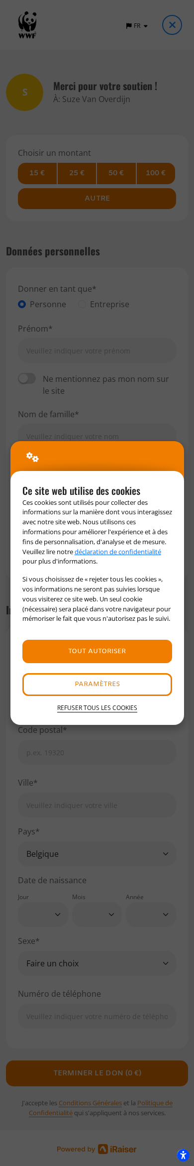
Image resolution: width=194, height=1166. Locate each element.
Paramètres (97, 684)
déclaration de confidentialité (118, 551)
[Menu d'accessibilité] (183, 1155)
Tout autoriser (97, 651)
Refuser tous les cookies (97, 707)
